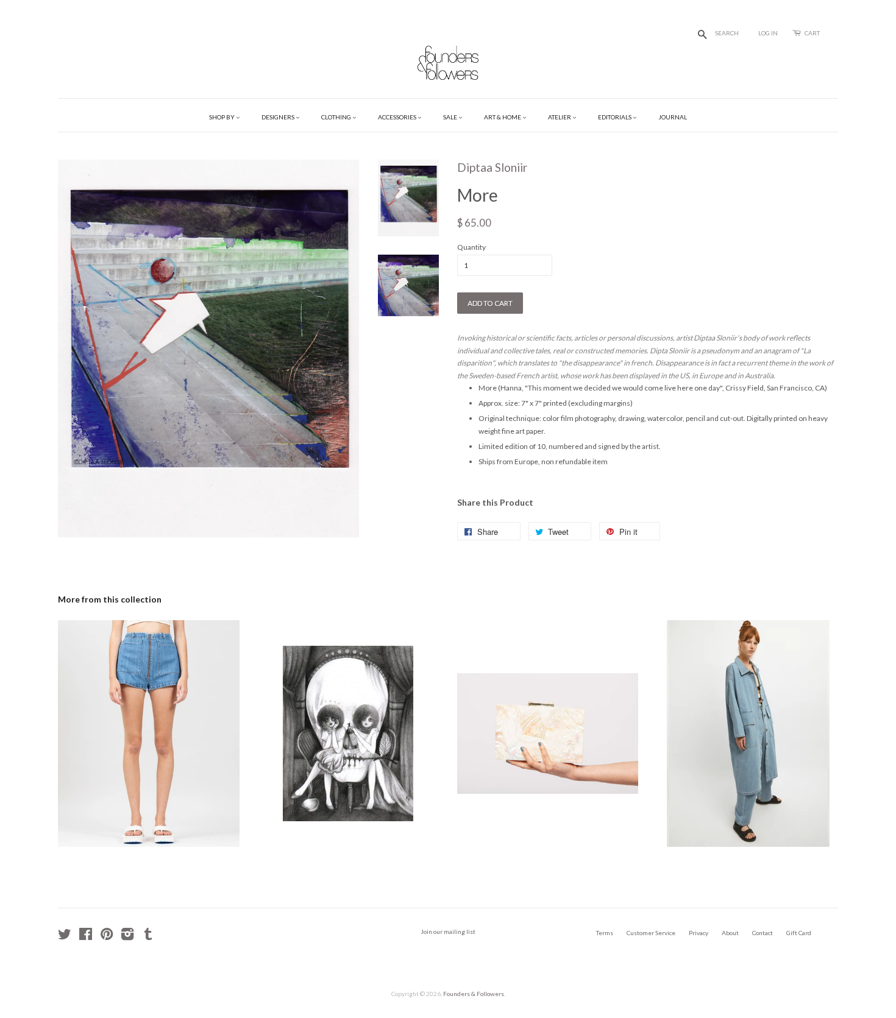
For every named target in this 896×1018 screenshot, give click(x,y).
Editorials (615, 117)
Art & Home (503, 117)
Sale (450, 117)
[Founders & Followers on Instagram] (127, 937)
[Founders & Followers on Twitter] (64, 937)
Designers (278, 117)
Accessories (398, 117)
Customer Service (651, 932)
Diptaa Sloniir (492, 167)
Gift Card (798, 932)
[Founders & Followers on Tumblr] (148, 937)
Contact (762, 932)
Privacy (698, 932)
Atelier (560, 117)
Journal (672, 117)
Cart (812, 33)
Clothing (336, 117)
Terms (604, 932)
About (730, 932)
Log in (768, 33)
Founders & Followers (473, 993)
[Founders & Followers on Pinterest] (106, 937)
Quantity (471, 247)
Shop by (222, 117)
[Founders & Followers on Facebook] (86, 937)
